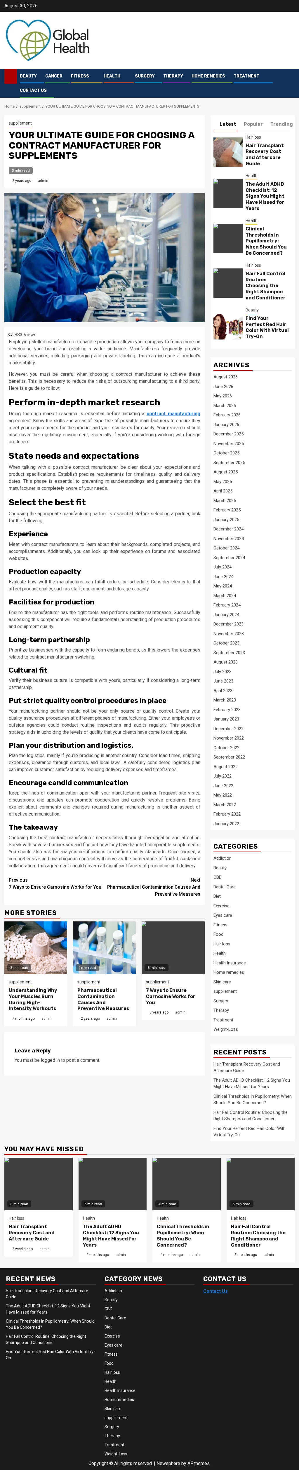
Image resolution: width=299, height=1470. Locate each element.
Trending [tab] (281, 124)
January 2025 (226, 519)
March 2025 (224, 500)
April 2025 (222, 491)
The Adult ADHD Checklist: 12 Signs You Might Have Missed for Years (265, 196)
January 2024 (226, 614)
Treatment (246, 76)
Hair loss (253, 137)
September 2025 (229, 462)
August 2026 (225, 377)
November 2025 (228, 443)
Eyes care (222, 915)
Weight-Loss (225, 1029)
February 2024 (227, 605)
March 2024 (224, 595)
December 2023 (228, 624)
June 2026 (223, 386)
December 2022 (228, 728)
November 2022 (228, 738)
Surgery (145, 76)
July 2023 (222, 671)
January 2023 (226, 719)
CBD (217, 877)
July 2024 (222, 567)
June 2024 (223, 576)
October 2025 (226, 453)
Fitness (80, 76)
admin (43, 181)
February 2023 (227, 709)
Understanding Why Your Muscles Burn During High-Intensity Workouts (33, 999)
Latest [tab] (228, 124)
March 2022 (224, 804)
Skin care (222, 982)
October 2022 (226, 747)
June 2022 (223, 785)
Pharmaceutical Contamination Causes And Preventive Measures (153, 887)
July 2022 (222, 776)
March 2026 (224, 405)
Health (112, 76)
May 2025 (222, 481)
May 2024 (222, 586)
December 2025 (228, 434)
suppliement (20, 123)
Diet (217, 896)
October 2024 (226, 548)
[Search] (290, 83)
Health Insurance (229, 963)
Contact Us (33, 90)
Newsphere (168, 1463)
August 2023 (225, 662)
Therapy (173, 76)
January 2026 (226, 424)
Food (218, 934)
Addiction (222, 858)
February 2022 (227, 814)
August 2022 (225, 766)
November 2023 (228, 633)
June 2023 (223, 681)
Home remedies (208, 76)
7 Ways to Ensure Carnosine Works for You (55, 883)
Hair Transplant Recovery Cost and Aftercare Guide (265, 154)
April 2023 (222, 690)
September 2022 (229, 757)
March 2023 (224, 700)
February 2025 (227, 510)
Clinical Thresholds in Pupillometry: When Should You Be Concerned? (266, 241)
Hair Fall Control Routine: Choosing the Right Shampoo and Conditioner (266, 286)
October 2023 (226, 643)
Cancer (53, 76)
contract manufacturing (173, 413)
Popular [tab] (253, 124)
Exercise (221, 906)
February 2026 (227, 415)
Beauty (28, 76)
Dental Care (224, 887)
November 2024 (228, 538)
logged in (50, 1060)
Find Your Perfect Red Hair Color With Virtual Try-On (267, 327)
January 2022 (226, 823)
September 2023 (229, 652)
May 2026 (222, 396)
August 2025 (225, 472)
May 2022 (222, 795)
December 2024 (228, 529)
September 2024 (229, 557)
